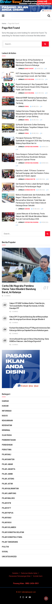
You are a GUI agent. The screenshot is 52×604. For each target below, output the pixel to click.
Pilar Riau (6, 518)
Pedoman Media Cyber (29, 573)
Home (4, 23)
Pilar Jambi (7, 474)
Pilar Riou (6, 522)
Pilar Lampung (9, 493)
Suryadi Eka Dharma (31, 146)
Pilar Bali (6, 454)
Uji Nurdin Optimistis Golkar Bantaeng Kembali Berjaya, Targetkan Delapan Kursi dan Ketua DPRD (32, 127)
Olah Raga (7, 435)
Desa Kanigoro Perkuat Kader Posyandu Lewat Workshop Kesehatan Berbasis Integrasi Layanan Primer (31, 157)
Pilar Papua (7, 513)
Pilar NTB (6, 503)
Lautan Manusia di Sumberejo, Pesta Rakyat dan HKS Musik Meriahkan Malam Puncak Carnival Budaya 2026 (32, 216)
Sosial (5, 552)
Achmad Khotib (30, 179)
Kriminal (6, 430)
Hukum (5, 406)
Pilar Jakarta (8, 469)
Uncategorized (9, 557)
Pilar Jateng (8, 479)
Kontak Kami (37, 576)
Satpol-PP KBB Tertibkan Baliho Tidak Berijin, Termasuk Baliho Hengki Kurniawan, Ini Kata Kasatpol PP (27, 305)
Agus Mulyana (29, 79)
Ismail (27, 106)
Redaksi (15, 573)
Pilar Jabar (7, 464)
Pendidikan (7, 445)
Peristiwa (6, 450)
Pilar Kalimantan (10, 489)
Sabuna (27, 209)
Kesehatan (7, 425)
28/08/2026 (39, 68)
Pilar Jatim (7, 484)
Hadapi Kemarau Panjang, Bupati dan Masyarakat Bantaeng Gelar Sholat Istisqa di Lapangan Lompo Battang (32, 114)
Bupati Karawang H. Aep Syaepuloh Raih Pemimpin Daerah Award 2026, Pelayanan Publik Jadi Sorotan (32, 87)
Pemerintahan (9, 440)
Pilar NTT (6, 508)
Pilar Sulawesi (9, 527)
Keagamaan (7, 420)
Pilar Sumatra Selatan (13, 532)
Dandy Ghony (29, 68)
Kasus (5, 416)
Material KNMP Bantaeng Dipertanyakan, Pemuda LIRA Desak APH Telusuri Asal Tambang (31, 100)
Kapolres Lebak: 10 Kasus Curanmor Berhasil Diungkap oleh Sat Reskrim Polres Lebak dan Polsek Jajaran (32, 173)
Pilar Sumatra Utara (12, 537)
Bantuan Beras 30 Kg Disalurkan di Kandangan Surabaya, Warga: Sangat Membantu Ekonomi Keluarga (30, 62)
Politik (5, 547)
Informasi (6, 411)
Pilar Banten (8, 459)
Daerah (5, 401)
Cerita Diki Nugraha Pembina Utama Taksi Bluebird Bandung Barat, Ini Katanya (19, 289)
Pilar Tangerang (10, 542)
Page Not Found (13, 23)
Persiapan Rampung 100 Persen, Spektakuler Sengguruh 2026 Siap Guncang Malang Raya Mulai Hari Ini (33, 140)
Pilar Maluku (8, 498)
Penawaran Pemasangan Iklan (20, 576)
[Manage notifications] (46, 598)
